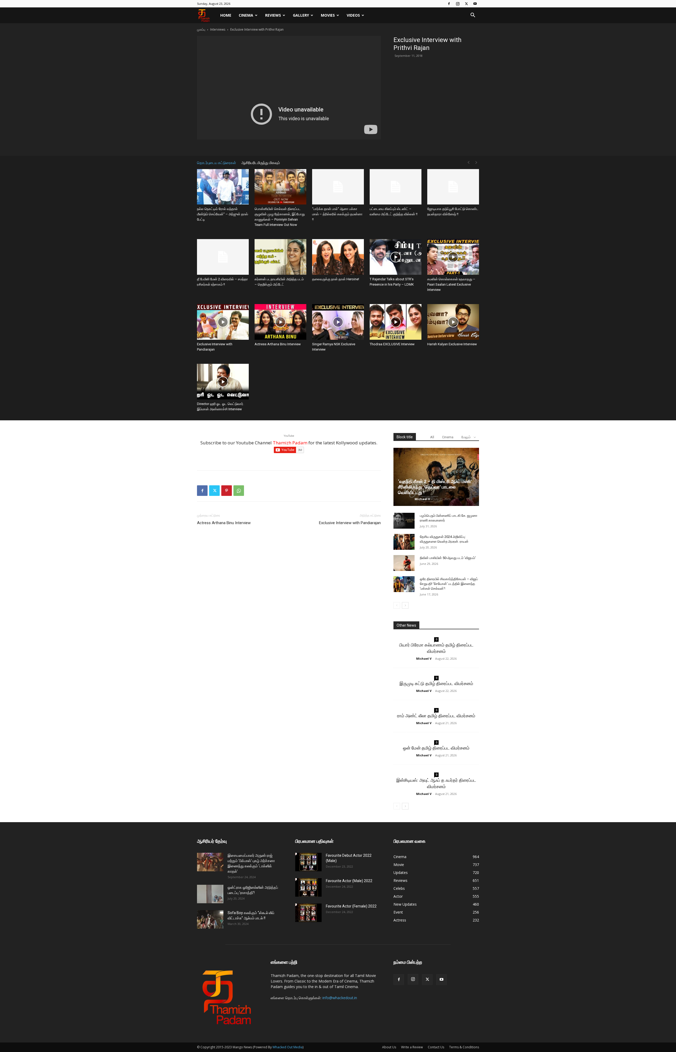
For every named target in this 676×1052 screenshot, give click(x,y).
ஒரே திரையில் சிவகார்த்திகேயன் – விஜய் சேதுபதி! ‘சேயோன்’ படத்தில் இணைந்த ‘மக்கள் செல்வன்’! (449, 583)
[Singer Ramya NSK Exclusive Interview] (338, 322)
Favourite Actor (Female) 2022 (351, 906)
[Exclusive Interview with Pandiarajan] (223, 322)
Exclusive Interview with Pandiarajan (350, 522)
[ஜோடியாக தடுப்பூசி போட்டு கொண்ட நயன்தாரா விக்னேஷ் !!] (453, 187)
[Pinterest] (226, 490)
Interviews (217, 29)
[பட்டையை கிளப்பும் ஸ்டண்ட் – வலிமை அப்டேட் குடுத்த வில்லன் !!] (395, 187)
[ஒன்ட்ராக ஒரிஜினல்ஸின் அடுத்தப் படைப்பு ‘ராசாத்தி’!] (210, 894)
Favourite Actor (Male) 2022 (349, 881)
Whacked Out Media (288, 1047)
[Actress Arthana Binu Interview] (280, 322)
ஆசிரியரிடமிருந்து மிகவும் (260, 163)
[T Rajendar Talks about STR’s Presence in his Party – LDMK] (395, 257)
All (432, 437)
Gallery (301, 15)
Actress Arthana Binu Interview (278, 344)
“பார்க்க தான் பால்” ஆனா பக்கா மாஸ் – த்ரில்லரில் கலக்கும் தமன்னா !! (337, 214)
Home (225, 15)
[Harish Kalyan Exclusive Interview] (453, 322)
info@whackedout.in (339, 997)
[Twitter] (466, 3)
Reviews (273, 15)
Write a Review (412, 1047)
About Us (389, 1047)
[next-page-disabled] (476, 162)
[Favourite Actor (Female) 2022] (308, 913)
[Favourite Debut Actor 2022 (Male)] (308, 862)
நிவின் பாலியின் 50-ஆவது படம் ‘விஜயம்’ (448, 558)
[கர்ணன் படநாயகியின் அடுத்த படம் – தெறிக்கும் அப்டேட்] (280, 257)
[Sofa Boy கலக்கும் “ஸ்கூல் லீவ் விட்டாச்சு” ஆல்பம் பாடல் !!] (210, 919)
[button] (472, 15)
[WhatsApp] (238, 490)
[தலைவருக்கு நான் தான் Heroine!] (338, 257)
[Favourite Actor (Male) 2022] (308, 887)
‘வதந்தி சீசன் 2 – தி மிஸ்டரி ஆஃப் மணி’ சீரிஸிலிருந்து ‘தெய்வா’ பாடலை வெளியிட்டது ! (435, 487)
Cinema (246, 15)
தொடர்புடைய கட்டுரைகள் (216, 163)
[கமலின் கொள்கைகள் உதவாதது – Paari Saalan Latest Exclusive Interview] (453, 257)
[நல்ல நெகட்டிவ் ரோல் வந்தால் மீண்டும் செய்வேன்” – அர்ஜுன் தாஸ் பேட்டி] (223, 187)
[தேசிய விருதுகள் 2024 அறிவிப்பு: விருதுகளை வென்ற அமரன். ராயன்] (404, 542)
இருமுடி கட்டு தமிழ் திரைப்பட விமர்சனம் (436, 683)
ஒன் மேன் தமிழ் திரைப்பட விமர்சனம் (436, 748)
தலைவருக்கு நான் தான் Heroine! (335, 279)
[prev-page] (468, 162)
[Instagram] (458, 3)
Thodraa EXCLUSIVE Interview (392, 344)
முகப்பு (201, 29)
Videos (353, 15)
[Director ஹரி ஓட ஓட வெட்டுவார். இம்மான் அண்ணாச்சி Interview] (223, 381)
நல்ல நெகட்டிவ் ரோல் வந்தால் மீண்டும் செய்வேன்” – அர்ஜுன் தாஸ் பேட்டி (222, 214)
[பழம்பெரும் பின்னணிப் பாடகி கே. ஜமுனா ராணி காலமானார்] (404, 521)
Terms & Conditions (464, 1047)
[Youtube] (475, 3)
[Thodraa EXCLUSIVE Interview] (395, 322)
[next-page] (405, 605)
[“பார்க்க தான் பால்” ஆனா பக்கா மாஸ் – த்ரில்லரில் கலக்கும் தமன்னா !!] (338, 187)
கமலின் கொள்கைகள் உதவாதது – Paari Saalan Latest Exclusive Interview (451, 284)
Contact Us (436, 1047)
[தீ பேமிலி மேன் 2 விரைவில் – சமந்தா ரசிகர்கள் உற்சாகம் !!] (223, 257)
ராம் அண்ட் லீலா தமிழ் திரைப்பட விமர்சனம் (436, 715)
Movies (328, 15)
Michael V (422, 499)
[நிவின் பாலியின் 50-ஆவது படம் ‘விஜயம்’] (404, 563)
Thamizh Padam (290, 443)
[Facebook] (449, 3)
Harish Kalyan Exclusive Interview (452, 344)
